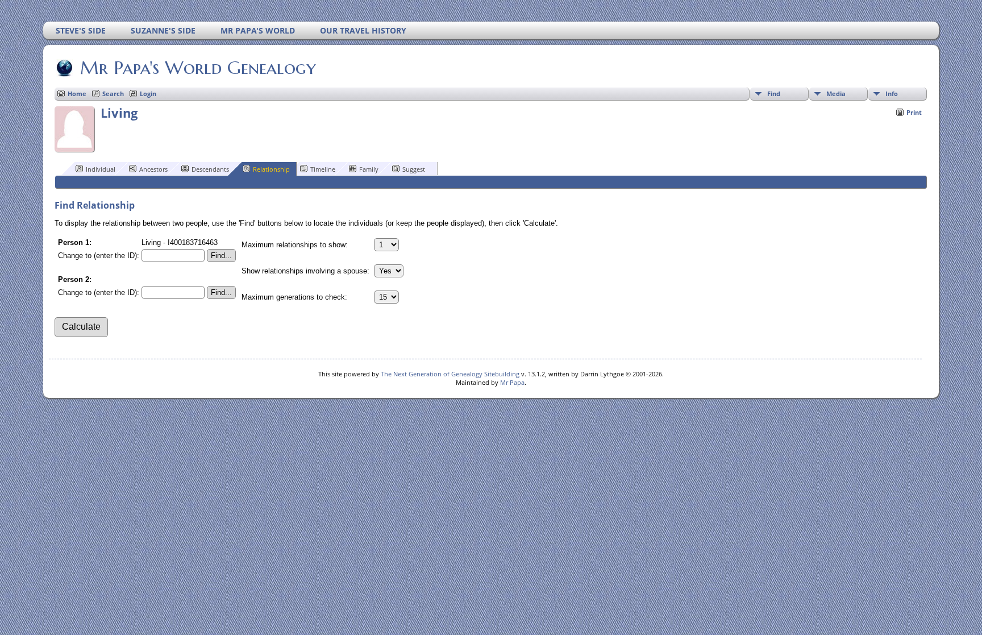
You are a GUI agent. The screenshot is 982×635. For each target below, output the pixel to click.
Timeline (322, 169)
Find (773, 93)
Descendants (210, 169)
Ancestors (153, 169)
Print (914, 112)
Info (891, 93)
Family (368, 169)
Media (836, 93)
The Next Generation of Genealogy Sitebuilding (450, 374)
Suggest (413, 169)
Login (148, 93)
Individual (100, 169)
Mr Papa (512, 382)
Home (77, 93)
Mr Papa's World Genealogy (198, 67)
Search (113, 93)
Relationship (271, 169)
